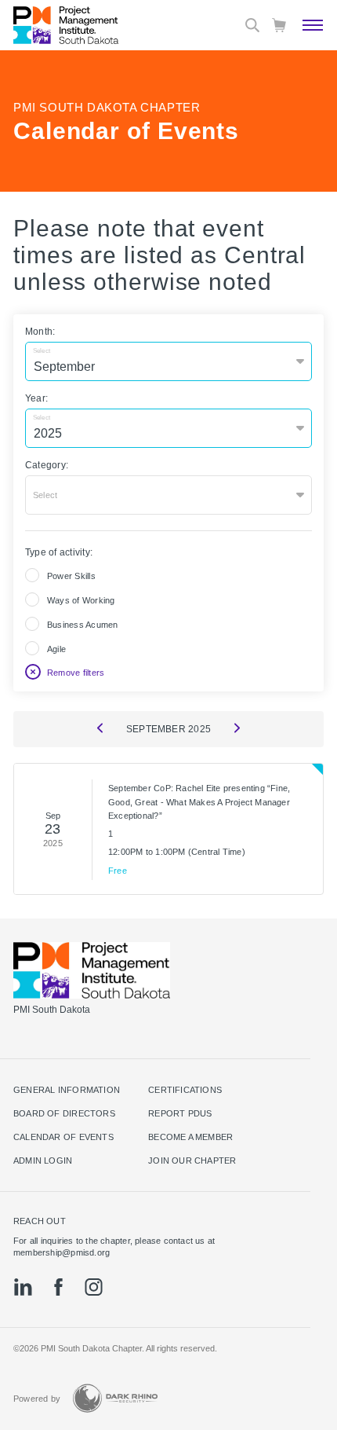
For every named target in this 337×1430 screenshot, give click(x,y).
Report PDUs (180, 1113)
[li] (23, 1287)
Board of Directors (64, 1113)
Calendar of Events (63, 1137)
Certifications (185, 1089)
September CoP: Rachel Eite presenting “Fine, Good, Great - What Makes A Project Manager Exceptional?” (199, 801)
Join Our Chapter (192, 1160)
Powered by (36, 1398)
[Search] (252, 25)
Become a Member (190, 1137)
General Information (66, 1089)
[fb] (58, 1287)
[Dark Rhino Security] (115, 1398)
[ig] (93, 1287)
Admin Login (42, 1160)
